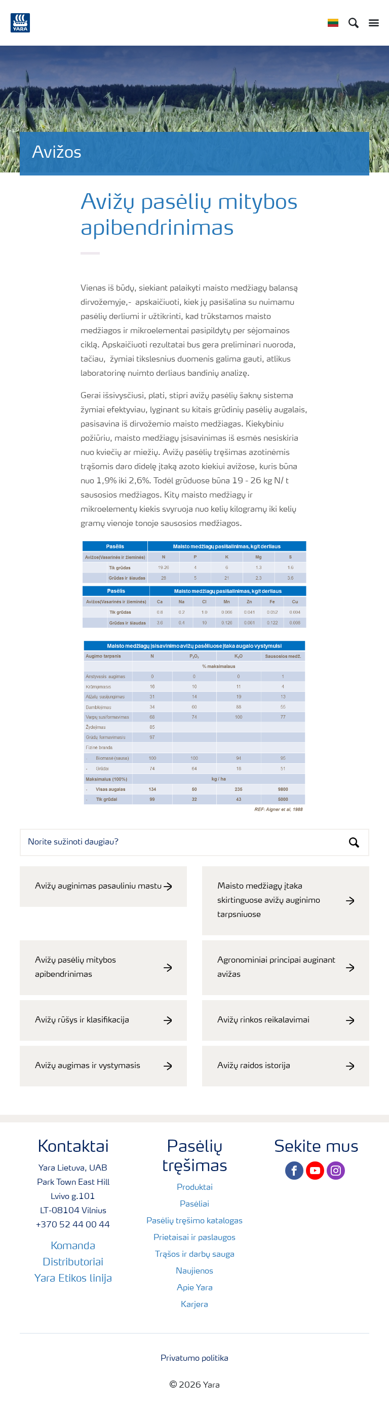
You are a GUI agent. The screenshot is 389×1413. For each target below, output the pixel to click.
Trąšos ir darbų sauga (195, 1255)
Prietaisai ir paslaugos (194, 1238)
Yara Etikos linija (73, 1279)
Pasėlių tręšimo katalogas (194, 1221)
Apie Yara (195, 1288)
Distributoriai (73, 1263)
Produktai (195, 1188)
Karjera (194, 1305)
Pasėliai (194, 1204)
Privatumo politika (194, 1359)
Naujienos (194, 1271)
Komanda (73, 1247)
